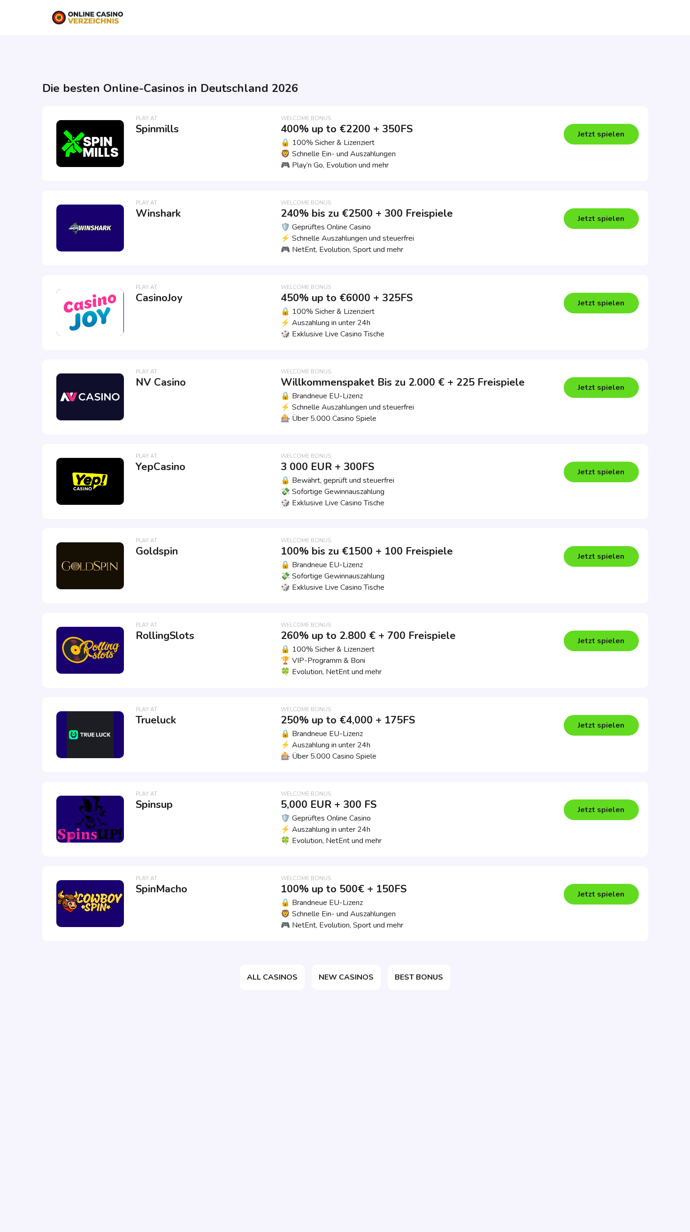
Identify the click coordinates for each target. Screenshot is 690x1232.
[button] (601, 134)
